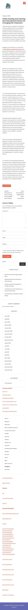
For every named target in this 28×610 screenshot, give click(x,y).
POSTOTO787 (5, 408)
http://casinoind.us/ (7, 564)
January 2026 (8, 328)
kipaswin (4, 488)
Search (4, 261)
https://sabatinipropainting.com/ (10, 513)
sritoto (6, 457)
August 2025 (8, 343)
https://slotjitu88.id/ (7, 532)
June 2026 (7, 316)
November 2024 (8, 370)
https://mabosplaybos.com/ (9, 401)
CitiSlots (7, 439)
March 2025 (7, 358)
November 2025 (8, 334)
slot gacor (4, 391)
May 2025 (7, 352)
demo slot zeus (8, 463)
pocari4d (7, 436)
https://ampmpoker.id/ (8, 549)
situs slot (7, 454)
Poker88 (6, 433)
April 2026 (7, 319)
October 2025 (8, 337)
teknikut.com (8, 442)
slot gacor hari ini (6, 395)
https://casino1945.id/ (7, 536)
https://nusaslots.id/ (7, 530)
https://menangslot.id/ (8, 528)
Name (4, 231)
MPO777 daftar (6, 483)
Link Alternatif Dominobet (11, 448)
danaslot (7, 451)
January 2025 (8, 364)
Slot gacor (7, 466)
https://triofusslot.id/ (7, 550)
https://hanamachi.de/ (8, 398)
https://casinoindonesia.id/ (9, 543)
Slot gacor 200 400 (7, 388)
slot (3, 493)
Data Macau (5, 590)
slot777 (6, 418)
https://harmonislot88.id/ (8, 554)
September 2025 (9, 340)
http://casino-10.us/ (7, 559)
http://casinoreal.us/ (7, 579)
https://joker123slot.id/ (7, 534)
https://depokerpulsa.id (8, 538)
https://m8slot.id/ (6, 547)
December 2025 (8, 331)
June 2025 (7, 349)
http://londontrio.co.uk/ (8, 569)
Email (4, 237)
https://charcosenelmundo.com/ (12, 49)
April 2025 (7, 355)
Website (4, 244)
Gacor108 (7, 445)
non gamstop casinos (10, 430)
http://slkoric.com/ (6, 518)
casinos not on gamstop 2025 (9, 404)
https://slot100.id (6, 552)
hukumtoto (7, 424)
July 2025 (7, 346)
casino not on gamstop (8, 595)
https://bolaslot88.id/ (7, 541)
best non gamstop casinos (11, 427)
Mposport (7, 421)
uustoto (4, 523)
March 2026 (7, 322)
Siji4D (6, 460)
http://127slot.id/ (6, 539)
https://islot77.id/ (6, 545)
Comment (5, 211)
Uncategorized (6, 185)
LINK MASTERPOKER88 (8, 508)
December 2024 (8, 367)
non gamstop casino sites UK (9, 411)
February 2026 (8, 325)
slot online (7, 469)
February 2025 (8, 361)
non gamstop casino (7, 478)
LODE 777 (4, 503)
